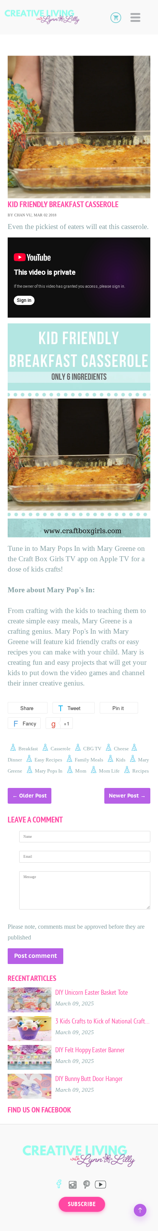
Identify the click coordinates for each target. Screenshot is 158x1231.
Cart (115, 17)
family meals (89, 760)
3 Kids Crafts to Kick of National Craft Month (102, 1021)
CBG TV (92, 748)
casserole (61, 748)
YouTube (100, 1184)
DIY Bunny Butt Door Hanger (89, 1079)
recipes (140, 771)
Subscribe (82, 1204)
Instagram (73, 1184)
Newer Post (124, 795)
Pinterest (86, 1184)
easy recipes (48, 760)
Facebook (59, 1184)
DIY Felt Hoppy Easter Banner (90, 1050)
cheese (121, 748)
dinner (15, 760)
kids (120, 760)
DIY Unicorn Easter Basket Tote (91, 992)
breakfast (28, 748)
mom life (109, 771)
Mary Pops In (49, 771)
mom (80, 771)
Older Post (33, 795)
